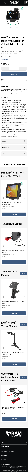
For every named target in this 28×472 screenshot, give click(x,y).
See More (14, 93)
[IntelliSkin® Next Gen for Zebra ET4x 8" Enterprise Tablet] (14, 191)
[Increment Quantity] (5, 68)
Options (3, 79)
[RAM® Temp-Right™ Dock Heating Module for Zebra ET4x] (14, 238)
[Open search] (5, 3)
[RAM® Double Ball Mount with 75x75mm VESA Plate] (14, 289)
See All (23, 273)
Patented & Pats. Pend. (7, 35)
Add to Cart (14, 74)
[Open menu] (2, 3)
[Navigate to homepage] (14, 2)
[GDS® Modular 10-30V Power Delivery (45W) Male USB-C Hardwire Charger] (14, 395)
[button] (4, 198)
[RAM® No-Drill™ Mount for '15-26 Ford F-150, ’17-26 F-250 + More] (14, 341)
